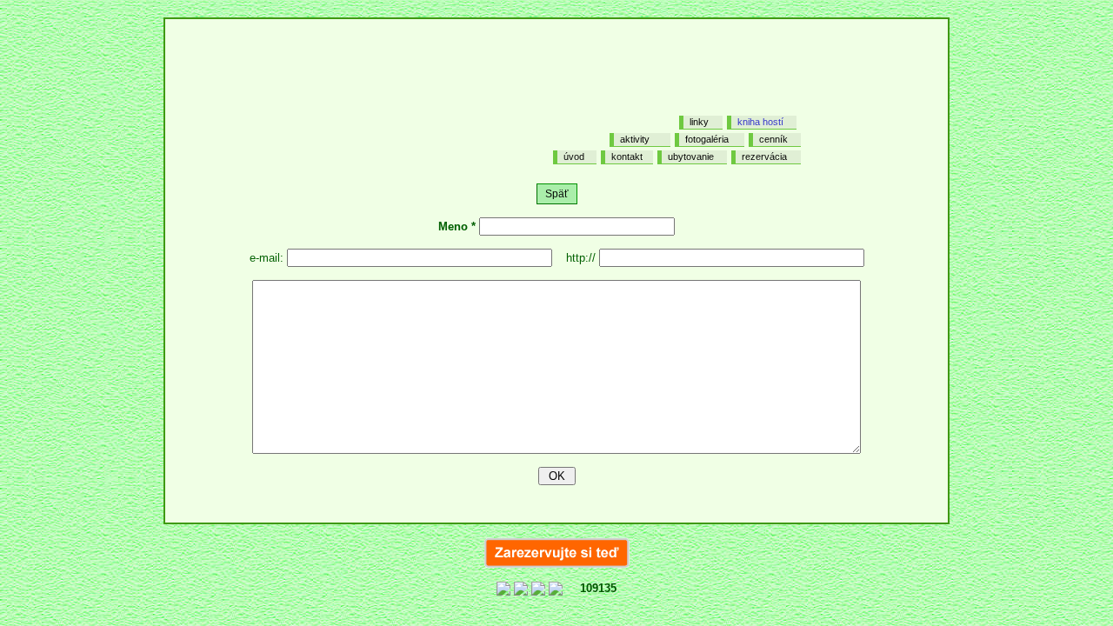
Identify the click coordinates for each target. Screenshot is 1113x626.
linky (699, 122)
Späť (557, 194)
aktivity (635, 139)
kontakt (627, 156)
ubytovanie (691, 156)
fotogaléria (707, 139)
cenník (773, 139)
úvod (573, 156)
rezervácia (764, 156)
